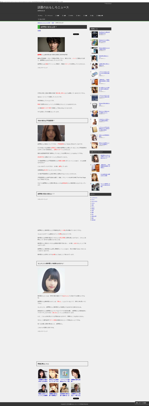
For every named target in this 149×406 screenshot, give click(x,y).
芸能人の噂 (100, 15)
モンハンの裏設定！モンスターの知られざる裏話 (105, 185)
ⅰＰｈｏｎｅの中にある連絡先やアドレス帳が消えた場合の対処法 (104, 128)
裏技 (93, 218)
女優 (65, 15)
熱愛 (58, 15)
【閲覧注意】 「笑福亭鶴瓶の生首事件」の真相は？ (104, 81)
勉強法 (93, 208)
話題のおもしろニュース (53, 7)
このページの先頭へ (142, 402)
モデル (71, 15)
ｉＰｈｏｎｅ (50, 15)
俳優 (86, 15)
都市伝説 (93, 219)
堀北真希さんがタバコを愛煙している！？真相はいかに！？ (105, 157)
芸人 (93, 15)
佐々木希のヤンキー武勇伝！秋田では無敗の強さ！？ (104, 89)
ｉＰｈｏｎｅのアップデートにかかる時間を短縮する (104, 73)
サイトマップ (108, 3)
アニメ (93, 199)
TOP (44, 22)
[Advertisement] (62, 79)
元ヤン (79, 15)
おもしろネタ (42, 19)
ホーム (41, 15)
